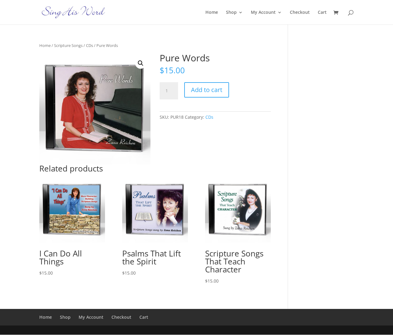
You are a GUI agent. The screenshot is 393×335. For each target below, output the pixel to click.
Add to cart (206, 90)
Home (211, 12)
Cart (322, 12)
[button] (140, 63)
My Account (263, 12)
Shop (231, 12)
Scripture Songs (68, 45)
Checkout (300, 12)
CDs (89, 45)
